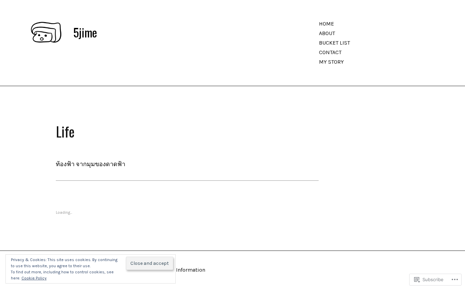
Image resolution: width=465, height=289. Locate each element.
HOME (326, 23)
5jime (85, 32)
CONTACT (330, 52)
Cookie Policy (34, 278)
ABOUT (327, 33)
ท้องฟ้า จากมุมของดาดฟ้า (90, 164)
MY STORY (331, 62)
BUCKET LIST (334, 42)
